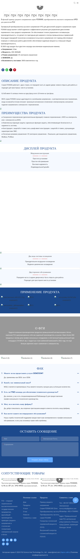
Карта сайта (65, 552)
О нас (25, 511)
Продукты (26, 505)
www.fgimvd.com (54, 552)
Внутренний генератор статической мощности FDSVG (48, 533)
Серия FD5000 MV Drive (49, 508)
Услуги (25, 508)
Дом (24, 502)
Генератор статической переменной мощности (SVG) (48, 524)
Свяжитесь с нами (29, 518)
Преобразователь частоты (49, 511)
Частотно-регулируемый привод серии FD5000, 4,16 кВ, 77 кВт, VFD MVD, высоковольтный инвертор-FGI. (59, 484)
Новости (26, 515)
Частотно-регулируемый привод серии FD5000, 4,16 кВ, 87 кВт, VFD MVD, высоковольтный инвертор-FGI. (19, 484)
